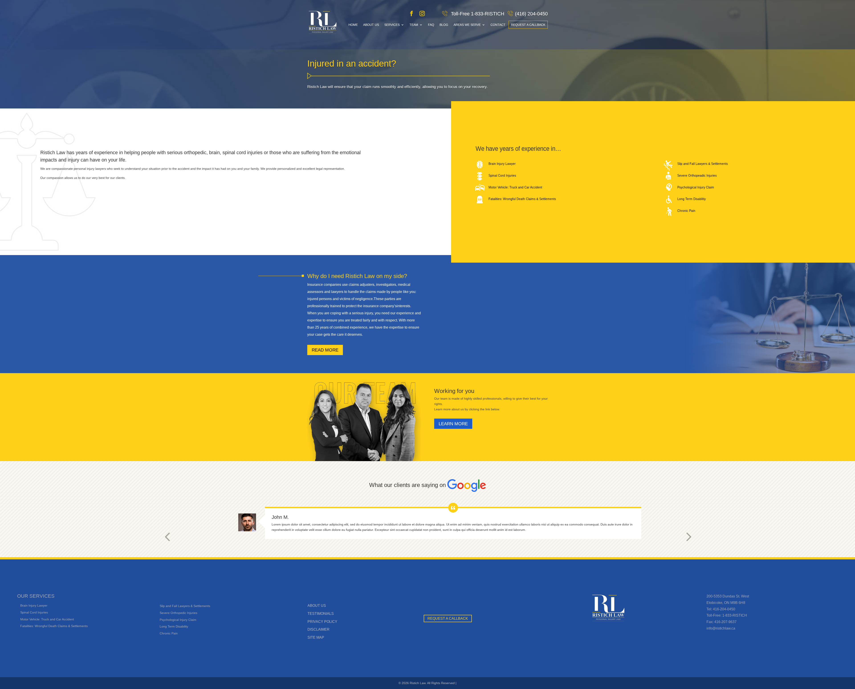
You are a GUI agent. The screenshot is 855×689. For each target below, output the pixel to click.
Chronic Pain (686, 211)
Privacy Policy (322, 622)
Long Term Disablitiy (691, 199)
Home (353, 24)
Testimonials (320, 613)
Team (413, 24)
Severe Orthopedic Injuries (178, 613)
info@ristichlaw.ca (720, 628)
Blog (444, 24)
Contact (498, 24)
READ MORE (325, 350)
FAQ (431, 24)
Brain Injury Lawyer (502, 164)
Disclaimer (318, 629)
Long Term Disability (174, 626)
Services (392, 24)
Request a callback (528, 24)
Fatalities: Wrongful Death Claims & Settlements (522, 199)
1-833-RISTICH (734, 615)
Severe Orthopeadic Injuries (697, 176)
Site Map (315, 637)
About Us (371, 24)
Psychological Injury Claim (695, 187)
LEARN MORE (453, 423)
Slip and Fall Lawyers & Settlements (702, 164)
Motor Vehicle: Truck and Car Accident (515, 187)
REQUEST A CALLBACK (448, 618)
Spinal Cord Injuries (502, 176)
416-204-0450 (724, 609)
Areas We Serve (467, 24)
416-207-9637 (725, 622)
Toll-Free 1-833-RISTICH (477, 13)
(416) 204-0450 (531, 13)
